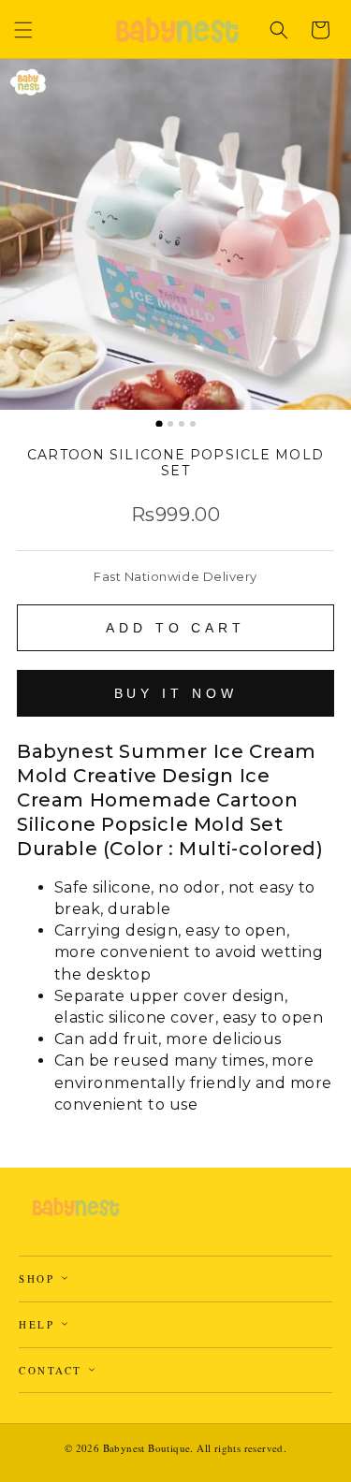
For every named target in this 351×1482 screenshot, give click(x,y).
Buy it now (176, 693)
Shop (39, 1278)
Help (39, 1324)
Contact (53, 1370)
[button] (23, 30)
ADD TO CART (175, 627)
